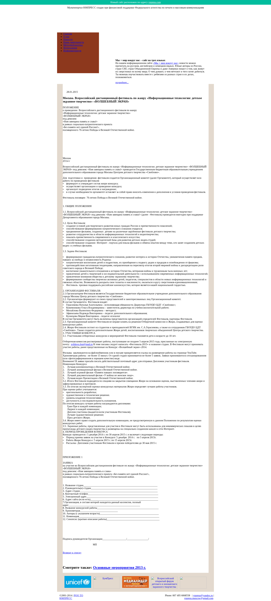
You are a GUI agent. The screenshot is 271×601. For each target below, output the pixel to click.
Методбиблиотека (73, 45)
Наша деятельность (73, 42)
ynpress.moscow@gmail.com (198, 598)
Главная (67, 33)
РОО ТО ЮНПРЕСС (71, 597)
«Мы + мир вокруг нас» (166, 63)
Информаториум (72, 50)
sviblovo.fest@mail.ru (82, 344)
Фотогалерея (70, 48)
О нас (66, 36)
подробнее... (122, 82)
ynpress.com (154, 2)
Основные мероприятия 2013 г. (119, 567)
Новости (68, 39)
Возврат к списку (72, 552)
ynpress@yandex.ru (203, 595)
